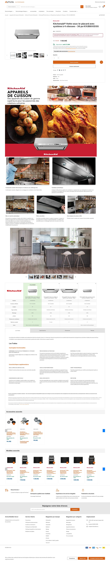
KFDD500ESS (22, 474)
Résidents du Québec (29, 531)
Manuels (92, 330)
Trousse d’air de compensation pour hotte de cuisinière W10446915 (38, 433)
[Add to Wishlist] (101, 62)
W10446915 (35, 436)
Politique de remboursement (31, 522)
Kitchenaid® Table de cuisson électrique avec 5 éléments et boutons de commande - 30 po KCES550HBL (37, 472)
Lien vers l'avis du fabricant (24, 404)
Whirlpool (48, 522)
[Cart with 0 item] (103, 7)
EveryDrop (48, 533)
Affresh (47, 538)
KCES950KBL (75, 474)
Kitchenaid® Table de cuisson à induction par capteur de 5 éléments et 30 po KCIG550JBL (11, 472)
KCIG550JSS (62, 474)
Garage (67, 531)
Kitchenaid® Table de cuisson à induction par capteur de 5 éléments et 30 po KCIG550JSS (64, 472)
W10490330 (9, 436)
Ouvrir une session (89, 7)
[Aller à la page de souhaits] (100, 7)
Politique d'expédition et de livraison (33, 529)
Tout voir (48, 542)
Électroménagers (8, 11)
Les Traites (17, 330)
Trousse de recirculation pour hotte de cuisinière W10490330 (11, 433)
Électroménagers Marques (21, 11)
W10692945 (22, 436)
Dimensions (67, 330)
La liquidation (69, 533)
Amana (47, 531)
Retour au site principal (100, 2)
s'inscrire (95, 7)
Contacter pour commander (24, 442)
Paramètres (72, 558)
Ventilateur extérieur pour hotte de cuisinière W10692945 (24, 433)
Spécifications (42, 330)
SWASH (47, 535)
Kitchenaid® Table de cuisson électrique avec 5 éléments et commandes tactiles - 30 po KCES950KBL (77, 472)
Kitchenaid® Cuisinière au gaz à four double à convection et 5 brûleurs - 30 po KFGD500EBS (91, 472)
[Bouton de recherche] (81, 6)
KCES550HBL (35, 474)
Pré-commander (69, 535)
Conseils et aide (73, 11)
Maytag (47, 529)
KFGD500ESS (49, 474)
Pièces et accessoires (71, 529)
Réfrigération (69, 524)
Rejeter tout (83, 558)
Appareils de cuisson (70, 520)
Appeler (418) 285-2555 (93, 524)
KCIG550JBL (9, 474)
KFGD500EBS (89, 474)
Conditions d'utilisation (30, 524)
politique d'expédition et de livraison (71, 48)
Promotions (28, 520)
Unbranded (48, 524)
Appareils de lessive (70, 526)
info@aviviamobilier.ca (93, 526)
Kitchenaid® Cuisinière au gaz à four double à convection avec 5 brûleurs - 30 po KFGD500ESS (51, 472)
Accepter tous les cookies (96, 558)
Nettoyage (68, 522)
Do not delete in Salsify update (52, 540)
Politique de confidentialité (31, 526)
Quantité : (55, 54)
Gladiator (48, 526)
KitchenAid (48, 520)
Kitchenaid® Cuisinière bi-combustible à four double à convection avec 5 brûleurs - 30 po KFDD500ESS (24, 472)
